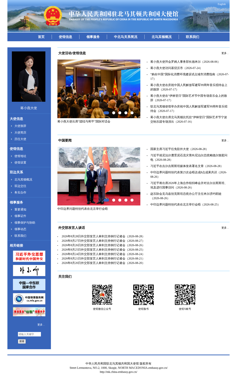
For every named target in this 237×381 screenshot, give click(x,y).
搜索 (21, 341)
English (222, 4)
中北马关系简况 (125, 37)
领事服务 (93, 37)
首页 (41, 37)
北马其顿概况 (162, 37)
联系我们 (192, 37)
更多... (41, 324)
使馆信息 (65, 37)
